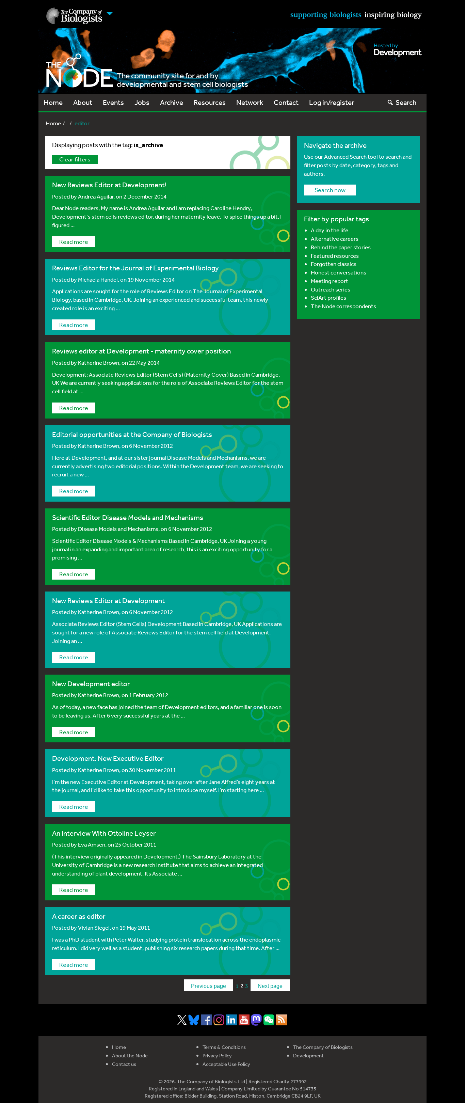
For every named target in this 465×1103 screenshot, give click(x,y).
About (82, 102)
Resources (210, 102)
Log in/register (331, 102)
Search (406, 102)
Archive (171, 102)
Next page (270, 986)
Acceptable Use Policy (226, 1064)
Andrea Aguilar (95, 196)
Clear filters (75, 159)
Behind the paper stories (341, 247)
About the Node (130, 1055)
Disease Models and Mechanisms (118, 528)
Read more (73, 241)
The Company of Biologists (323, 1047)
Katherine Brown (98, 362)
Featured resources (335, 255)
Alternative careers (334, 238)
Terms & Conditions (224, 1047)
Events (113, 102)
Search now (330, 189)
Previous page (208, 986)
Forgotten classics (333, 263)
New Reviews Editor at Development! (109, 184)
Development (308, 1055)
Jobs (141, 102)
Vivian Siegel (94, 927)
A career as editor (79, 916)
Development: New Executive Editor (108, 758)
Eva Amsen (91, 844)
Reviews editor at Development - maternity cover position (141, 351)
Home (53, 102)
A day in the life (329, 230)
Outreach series (330, 289)
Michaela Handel (98, 279)
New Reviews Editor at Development (108, 600)
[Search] (390, 102)
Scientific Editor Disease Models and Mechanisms (127, 517)
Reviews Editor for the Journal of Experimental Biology (135, 268)
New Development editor (91, 683)
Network (249, 102)
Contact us (124, 1064)
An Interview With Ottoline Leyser (104, 833)
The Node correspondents (343, 306)
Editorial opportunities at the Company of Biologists (132, 434)
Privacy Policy (217, 1055)
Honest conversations (338, 272)
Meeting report (329, 280)
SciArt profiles (328, 297)
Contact (286, 102)
